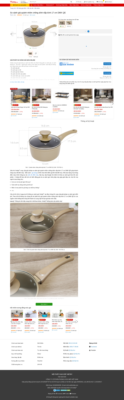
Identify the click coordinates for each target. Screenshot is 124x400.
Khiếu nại (40, 357)
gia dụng (34, 172)
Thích (11, 15)
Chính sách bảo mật (17, 350)
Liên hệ (39, 364)
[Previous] (11, 34)
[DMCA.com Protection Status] (65, 390)
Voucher (39, 361)
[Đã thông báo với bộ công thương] (56, 390)
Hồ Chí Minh (66, 30)
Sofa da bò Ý (50, 5)
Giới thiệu (40, 343)
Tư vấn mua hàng (42, 350)
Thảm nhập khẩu (99, 5)
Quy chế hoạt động (16, 354)
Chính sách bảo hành (17, 343)
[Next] (55, 34)
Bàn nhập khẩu (74, 5)
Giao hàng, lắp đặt (16, 357)
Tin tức (79, 1)
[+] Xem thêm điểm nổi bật (17, 82)
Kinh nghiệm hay (89, 1)
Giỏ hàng (101, 1)
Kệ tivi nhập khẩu (86, 5)
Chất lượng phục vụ (16, 364)
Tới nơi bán (107, 63)
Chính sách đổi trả (16, 346)
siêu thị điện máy (33, 175)
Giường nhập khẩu (61, 5)
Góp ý (39, 354)
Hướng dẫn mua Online (17, 361)
